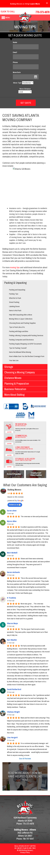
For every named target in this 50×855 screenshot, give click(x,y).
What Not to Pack (15, 298)
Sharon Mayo (12, 623)
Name (15, 42)
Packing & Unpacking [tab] (15, 283)
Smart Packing (14, 302)
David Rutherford (14, 689)
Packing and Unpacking (17, 289)
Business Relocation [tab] (15, 389)
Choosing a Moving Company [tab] (19, 372)
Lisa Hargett (12, 737)
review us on (13, 504)
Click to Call (8, 11)
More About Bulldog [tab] (14, 395)
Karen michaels (13, 572)
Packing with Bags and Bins (18, 331)
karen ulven (12, 510)
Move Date (17, 72)
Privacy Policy (25, 852)
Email (15, 52)
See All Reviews (25, 758)
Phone (15, 62)
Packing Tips (13, 294)
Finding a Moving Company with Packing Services (26, 335)
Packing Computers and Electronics (21, 339)
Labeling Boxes (14, 306)
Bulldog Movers (14, 489)
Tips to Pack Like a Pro (17, 327)
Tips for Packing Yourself (17, 348)
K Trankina (11, 597)
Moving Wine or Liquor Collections (20, 319)
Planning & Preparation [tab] (16, 383)
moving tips (15, 267)
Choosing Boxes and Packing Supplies (22, 323)
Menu (7, 17)
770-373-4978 (42, 12)
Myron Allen (12, 521)
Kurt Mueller (12, 640)
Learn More (35, 3)
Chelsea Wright (13, 712)
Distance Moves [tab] (12, 378)
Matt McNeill (12, 552)
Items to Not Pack (15, 310)
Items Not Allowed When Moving (20, 352)
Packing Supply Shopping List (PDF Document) (25, 343)
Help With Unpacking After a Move (20, 314)
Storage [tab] (8, 367)
